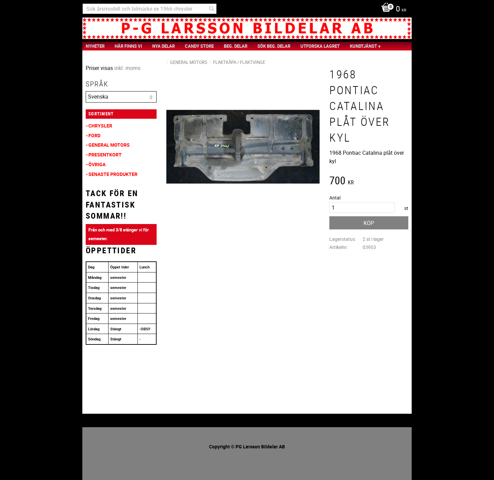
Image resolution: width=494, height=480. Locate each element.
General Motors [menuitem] (109, 145)
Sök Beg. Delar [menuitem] (273, 46)
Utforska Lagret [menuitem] (320, 46)
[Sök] (212, 9)
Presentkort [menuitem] (105, 154)
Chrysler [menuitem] (100, 125)
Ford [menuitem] (94, 135)
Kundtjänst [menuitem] (363, 46)
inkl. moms (127, 68)
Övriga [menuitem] (97, 164)
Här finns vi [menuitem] (128, 46)
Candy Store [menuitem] (199, 46)
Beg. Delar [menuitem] (235, 46)
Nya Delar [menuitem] (163, 46)
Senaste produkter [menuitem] (112, 174)
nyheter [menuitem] (95, 46)
